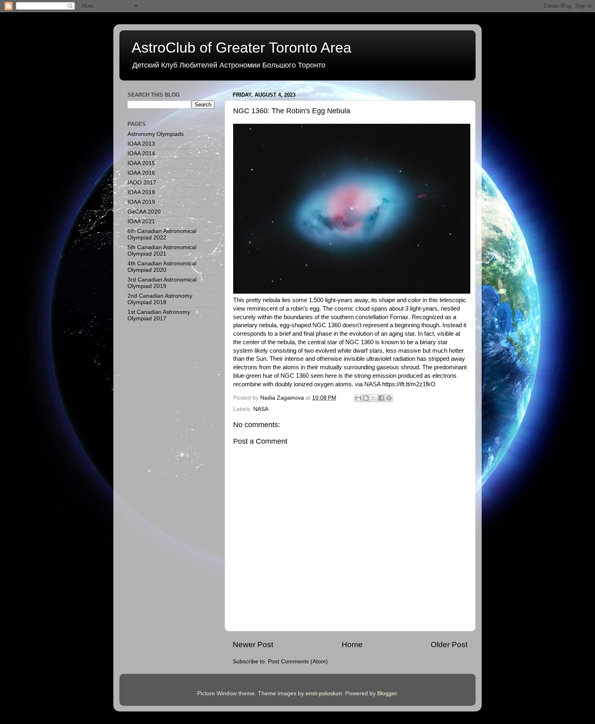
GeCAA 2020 (144, 212)
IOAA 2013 (141, 144)
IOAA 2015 (141, 163)
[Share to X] (374, 398)
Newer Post (253, 644)
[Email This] (358, 398)
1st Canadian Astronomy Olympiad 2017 (159, 315)
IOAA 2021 (141, 221)
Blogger (387, 693)
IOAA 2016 (141, 173)
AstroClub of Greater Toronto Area (241, 47)
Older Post (449, 644)
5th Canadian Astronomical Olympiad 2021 (162, 250)
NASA (260, 409)
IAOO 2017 (142, 183)
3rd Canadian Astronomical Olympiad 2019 (162, 283)
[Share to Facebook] (381, 398)
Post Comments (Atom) (298, 661)
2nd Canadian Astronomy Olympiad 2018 (160, 299)
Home (352, 644)
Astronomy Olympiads (156, 134)
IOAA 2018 (141, 192)
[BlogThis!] (366, 398)
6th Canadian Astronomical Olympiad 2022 (162, 234)
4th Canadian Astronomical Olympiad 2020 (162, 266)
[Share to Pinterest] (389, 398)
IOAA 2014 (141, 153)
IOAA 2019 (141, 202)
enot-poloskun (324, 693)
